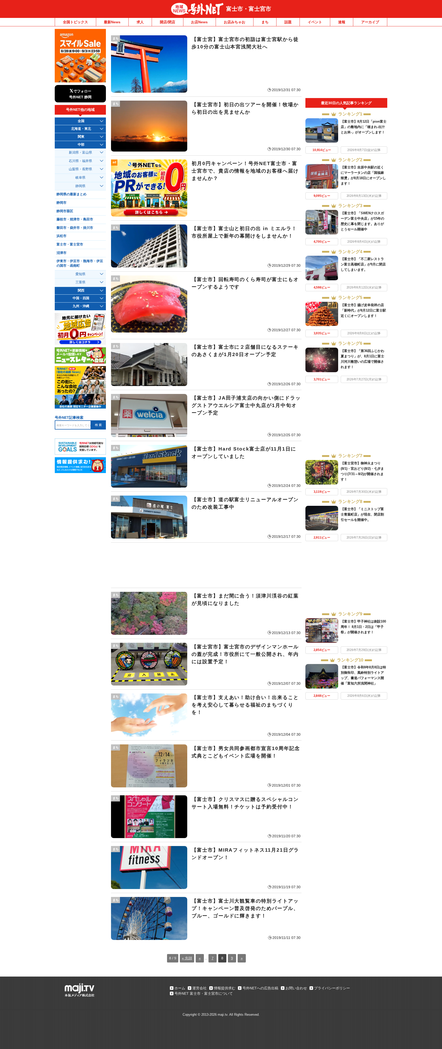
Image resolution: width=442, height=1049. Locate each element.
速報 (341, 22)
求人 (140, 22)
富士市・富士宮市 (248, 9)
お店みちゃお (234, 22)
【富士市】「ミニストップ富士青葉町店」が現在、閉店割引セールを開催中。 (362, 514)
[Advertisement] (206, 565)
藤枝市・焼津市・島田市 (75, 219)
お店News (199, 22)
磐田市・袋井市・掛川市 (75, 228)
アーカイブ (370, 22)
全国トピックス (75, 22)
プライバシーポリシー (332, 988)
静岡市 (62, 203)
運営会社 (199, 988)
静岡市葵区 (65, 211)
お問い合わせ (296, 988)
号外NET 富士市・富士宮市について (203, 993)
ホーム (179, 988)
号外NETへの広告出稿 (260, 988)
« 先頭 (187, 958)
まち (265, 22)
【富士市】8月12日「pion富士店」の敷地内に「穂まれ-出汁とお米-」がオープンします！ (363, 127)
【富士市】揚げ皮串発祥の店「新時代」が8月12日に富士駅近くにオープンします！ (363, 310)
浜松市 (62, 236)
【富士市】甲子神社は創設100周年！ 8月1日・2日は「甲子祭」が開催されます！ (363, 626)
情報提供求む (224, 988)
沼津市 (62, 253)
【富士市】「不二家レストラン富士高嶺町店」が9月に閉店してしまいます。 (363, 264)
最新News (112, 22)
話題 (288, 22)
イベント (315, 22)
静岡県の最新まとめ (71, 194)
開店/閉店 (167, 22)
